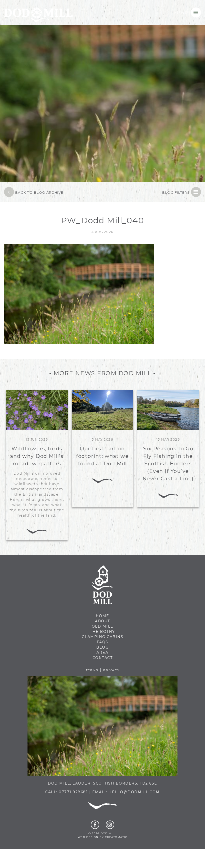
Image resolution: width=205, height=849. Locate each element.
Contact (102, 658)
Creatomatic (116, 837)
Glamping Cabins (103, 637)
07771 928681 (73, 792)
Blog (102, 647)
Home (102, 616)
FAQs (102, 642)
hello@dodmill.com (134, 792)
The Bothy (102, 631)
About (102, 621)
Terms (92, 670)
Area (102, 652)
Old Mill (102, 626)
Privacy (111, 670)
